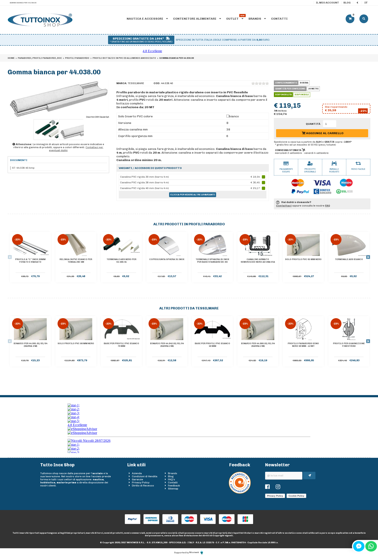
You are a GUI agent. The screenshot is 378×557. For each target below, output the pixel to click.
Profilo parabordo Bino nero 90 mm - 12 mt (303, 344)
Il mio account (327, 2)
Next (368, 257)
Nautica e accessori (145, 19)
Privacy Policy (140, 482)
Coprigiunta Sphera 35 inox (166, 259)
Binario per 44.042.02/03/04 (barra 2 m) (167, 344)
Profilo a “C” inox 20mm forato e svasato (30, 260)
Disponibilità (283, 95)
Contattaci (284, 205)
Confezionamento (286, 83)
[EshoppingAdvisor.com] (240, 492)
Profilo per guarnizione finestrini (349, 344)
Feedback (174, 485)
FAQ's (171, 479)
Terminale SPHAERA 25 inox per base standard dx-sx (212, 260)
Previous (10, 257)
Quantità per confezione (290, 89)
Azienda (137, 473)
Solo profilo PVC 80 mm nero (76, 343)
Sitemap (173, 488)
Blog (347, 2)
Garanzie (137, 479)
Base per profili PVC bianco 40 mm (212, 344)
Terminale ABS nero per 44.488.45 (121, 260)
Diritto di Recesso (143, 485)
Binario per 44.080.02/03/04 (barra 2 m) (258, 344)
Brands (255, 19)
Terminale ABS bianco (349, 259)
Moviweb (194, 552)
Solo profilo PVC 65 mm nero (303, 259)
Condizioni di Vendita (144, 476)
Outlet (232, 19)
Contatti (279, 19)
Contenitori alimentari (195, 19)
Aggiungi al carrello (324, 133)
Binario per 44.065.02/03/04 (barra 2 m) (30, 344)
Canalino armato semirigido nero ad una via (258, 260)
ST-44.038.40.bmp (23, 167)
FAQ (327, 205)
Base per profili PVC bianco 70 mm (121, 344)
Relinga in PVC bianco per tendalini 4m (76, 260)
